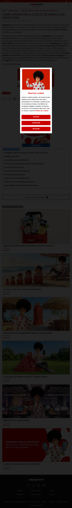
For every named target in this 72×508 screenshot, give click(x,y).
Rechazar (36, 129)
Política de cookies (42, 111)
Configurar (36, 123)
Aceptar (36, 117)
